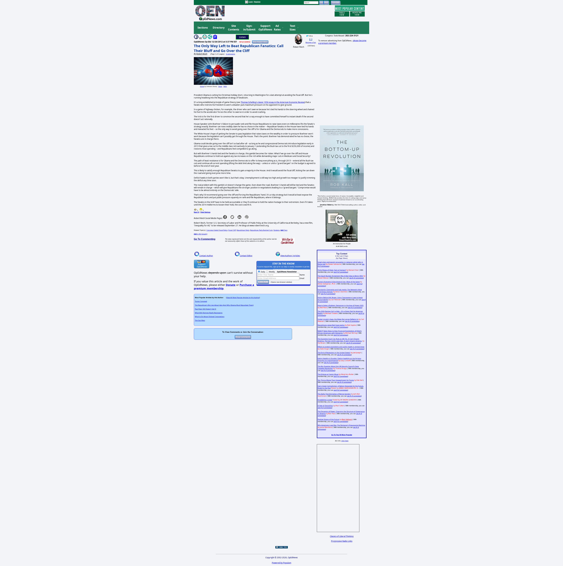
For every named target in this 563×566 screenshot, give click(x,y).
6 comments (230, 54)
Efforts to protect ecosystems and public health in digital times (341, 347)
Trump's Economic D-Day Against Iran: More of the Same (339, 282)
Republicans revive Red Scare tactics (331, 325)
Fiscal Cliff (232, 230)
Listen (242, 37)
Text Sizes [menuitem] (292, 27)
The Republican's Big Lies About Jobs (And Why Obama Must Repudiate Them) (224, 305)
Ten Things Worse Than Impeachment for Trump (336, 380)
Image (202, 86)
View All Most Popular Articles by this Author (243, 298)
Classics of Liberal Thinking (341, 536)
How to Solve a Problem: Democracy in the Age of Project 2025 (340, 305)
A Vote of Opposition (325, 406)
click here (344, 441)
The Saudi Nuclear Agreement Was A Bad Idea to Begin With (340, 276)
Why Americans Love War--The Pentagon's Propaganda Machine (341, 425)
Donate (230, 285)
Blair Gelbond (347, 419)
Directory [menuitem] (218, 27)
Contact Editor (246, 255)
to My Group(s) (200, 234)
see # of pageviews (341, 272)
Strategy (276, 230)
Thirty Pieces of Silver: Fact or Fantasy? (332, 270)
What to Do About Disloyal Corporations (209, 317)
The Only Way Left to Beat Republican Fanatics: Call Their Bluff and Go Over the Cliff (238, 48)
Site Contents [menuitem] (233, 27)
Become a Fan (311, 42)
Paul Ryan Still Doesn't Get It (205, 309)
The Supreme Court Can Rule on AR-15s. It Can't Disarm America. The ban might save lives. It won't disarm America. (340, 340)
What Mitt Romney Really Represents (208, 313)
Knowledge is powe (325, 400)
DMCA (225, 86)
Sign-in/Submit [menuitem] (249, 27)
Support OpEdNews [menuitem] (264, 27)
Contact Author (206, 255)
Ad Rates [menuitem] (277, 27)
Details (220, 86)
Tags (283, 230)
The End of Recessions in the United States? (334, 353)
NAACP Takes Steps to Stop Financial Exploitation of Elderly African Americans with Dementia (340, 332)
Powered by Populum (281, 562)
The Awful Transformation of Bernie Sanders (334, 394)
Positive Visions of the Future (328, 419)
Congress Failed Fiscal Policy (216, 230)
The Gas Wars (200, 320)
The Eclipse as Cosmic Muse (328, 374)
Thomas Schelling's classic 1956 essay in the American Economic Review (272, 102)
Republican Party (243, 230)
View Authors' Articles (290, 255)
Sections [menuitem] (202, 27)
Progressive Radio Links (341, 541)
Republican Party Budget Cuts (261, 230)
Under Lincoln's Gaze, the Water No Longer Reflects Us (338, 319)
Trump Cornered (201, 301)
